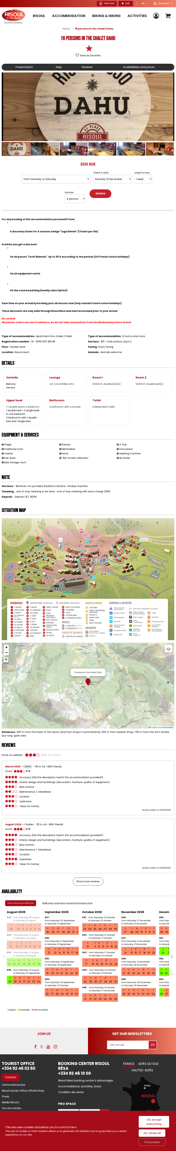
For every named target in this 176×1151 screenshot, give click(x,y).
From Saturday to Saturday (21, 903)
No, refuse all (152, 1133)
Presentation (24, 67)
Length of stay (142, 172)
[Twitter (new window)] (41, 1046)
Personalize (152, 1142)
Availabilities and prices (139, 67)
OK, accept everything (154, 1122)
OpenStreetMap (166, 727)
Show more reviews (88, 881)
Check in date (100, 172)
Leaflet (154, 727)
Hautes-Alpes (142, 1070)
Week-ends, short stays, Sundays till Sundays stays (67, 903)
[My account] (156, 15)
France (129, 1064)
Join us (44, 1033)
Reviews (87, 67)
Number (69, 192)
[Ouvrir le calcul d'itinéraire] (6, 659)
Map (59, 67)
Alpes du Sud (148, 1064)
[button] (168, 15)
